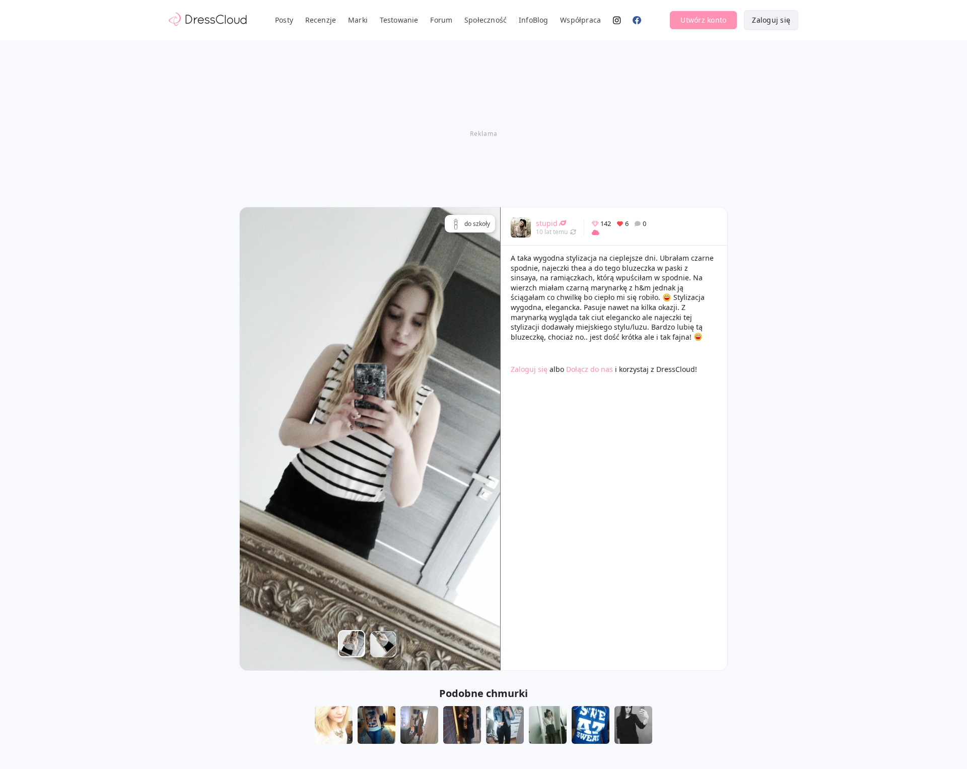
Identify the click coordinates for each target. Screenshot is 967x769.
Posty (284, 20)
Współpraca (580, 20)
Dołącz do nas (589, 369)
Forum (441, 20)
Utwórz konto (703, 20)
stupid (547, 223)
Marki (358, 20)
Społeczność (485, 20)
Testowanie (399, 20)
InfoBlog (533, 20)
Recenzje (320, 20)
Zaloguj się (771, 20)
